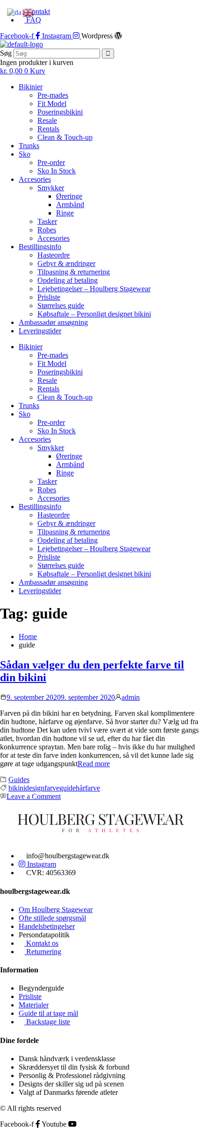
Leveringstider (40, 331)
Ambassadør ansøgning (53, 322)
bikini (16, 788)
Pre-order (51, 162)
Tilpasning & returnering (73, 272)
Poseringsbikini (60, 112)
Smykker (50, 188)
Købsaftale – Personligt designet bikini (94, 314)
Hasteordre (53, 255)
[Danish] (14, 12)
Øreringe (69, 196)
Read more (94, 764)
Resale (47, 120)
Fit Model (51, 104)
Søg (6, 53)
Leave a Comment (34, 796)
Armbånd (70, 205)
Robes (46, 230)
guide (67, 788)
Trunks (29, 146)
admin (131, 697)
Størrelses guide (60, 305)
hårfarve (88, 788)
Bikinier (31, 87)
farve (51, 788)
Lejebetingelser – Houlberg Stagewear (94, 289)
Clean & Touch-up (65, 137)
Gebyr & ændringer (66, 263)
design (34, 788)
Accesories (35, 179)
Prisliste (48, 297)
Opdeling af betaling (67, 280)
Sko (24, 154)
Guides (18, 780)
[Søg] (108, 53)
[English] (28, 12)
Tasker (47, 221)
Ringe (65, 213)
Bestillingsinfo (40, 247)
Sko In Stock (56, 171)
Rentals (48, 129)
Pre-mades (52, 95)
